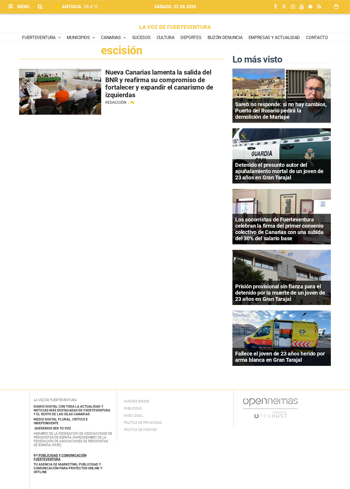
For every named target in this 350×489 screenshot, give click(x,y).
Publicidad (133, 408)
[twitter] (284, 7)
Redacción (116, 102)
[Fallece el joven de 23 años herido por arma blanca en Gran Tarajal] (281, 337)
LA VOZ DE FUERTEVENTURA (175, 27)
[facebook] (275, 7)
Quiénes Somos (136, 401)
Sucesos (141, 37)
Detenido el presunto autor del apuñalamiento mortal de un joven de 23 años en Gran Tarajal (279, 171)
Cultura (165, 37)
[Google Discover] (310, 7)
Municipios (79, 37)
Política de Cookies (140, 430)
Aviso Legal (133, 415)
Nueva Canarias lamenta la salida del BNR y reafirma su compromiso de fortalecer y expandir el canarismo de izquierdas (159, 84)
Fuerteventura (39, 37)
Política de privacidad (143, 423)
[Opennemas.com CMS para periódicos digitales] (270, 408)
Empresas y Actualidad (274, 37)
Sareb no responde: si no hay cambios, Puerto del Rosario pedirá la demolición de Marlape (281, 110)
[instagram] (292, 7)
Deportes (190, 37)
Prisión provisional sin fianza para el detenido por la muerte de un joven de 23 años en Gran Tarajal (280, 292)
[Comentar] (132, 102)
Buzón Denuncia (225, 37)
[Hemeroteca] (336, 6)
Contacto (317, 37)
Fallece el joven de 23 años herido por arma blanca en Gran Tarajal (280, 356)
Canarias (111, 37)
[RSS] (319, 7)
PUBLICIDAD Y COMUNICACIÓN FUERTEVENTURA (60, 457)
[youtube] (301, 7)
